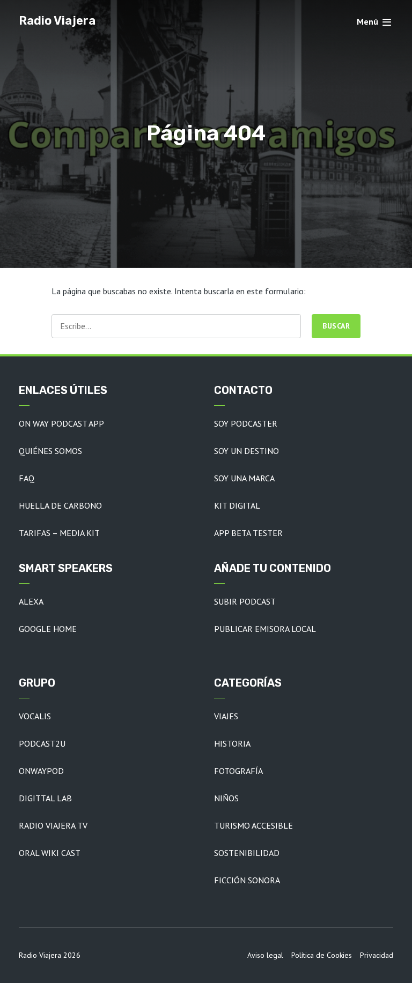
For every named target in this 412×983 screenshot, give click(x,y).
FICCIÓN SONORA (247, 880)
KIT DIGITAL (237, 505)
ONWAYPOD (41, 770)
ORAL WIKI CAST (49, 852)
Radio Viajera (57, 20)
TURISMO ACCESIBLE (253, 825)
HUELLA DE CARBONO (60, 505)
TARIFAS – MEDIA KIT (59, 532)
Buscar (336, 326)
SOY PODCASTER (245, 423)
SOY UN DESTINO (246, 450)
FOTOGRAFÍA (238, 770)
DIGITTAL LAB (45, 798)
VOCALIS (35, 716)
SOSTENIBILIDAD (246, 852)
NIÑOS (226, 798)
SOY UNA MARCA (244, 478)
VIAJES (226, 716)
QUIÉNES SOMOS (50, 450)
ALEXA (31, 601)
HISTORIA (232, 743)
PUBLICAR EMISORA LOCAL (265, 628)
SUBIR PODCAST (245, 601)
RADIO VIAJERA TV (53, 825)
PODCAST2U (42, 743)
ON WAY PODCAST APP (61, 423)
